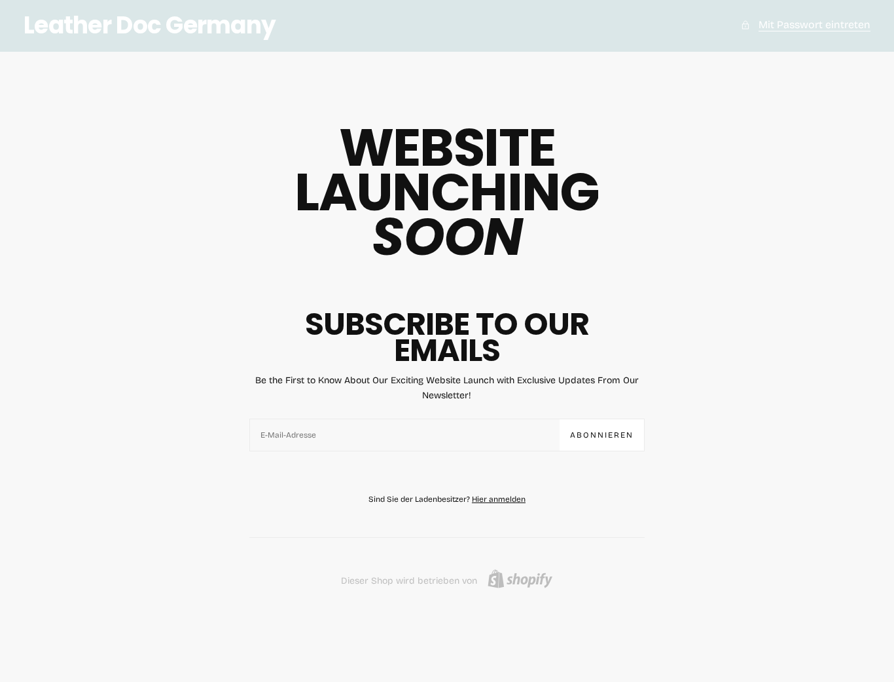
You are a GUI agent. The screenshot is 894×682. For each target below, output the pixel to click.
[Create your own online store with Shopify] (520, 578)
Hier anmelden (499, 499)
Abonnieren (602, 435)
